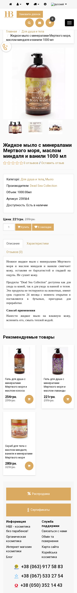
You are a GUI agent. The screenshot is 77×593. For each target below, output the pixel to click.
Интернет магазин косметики (19, 549)
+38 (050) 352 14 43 (41, 585)
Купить (24, 227)
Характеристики (38, 243)
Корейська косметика (49, 555)
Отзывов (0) (14, 252)
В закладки (44, 227)
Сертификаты (40, 510)
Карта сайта (50, 547)
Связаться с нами (54, 531)
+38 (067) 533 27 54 (42, 576)
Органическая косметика (16, 539)
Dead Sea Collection (43, 186)
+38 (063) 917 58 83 (42, 566)
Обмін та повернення (50, 539)
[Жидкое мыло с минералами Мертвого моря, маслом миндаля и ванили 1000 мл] (38, 83)
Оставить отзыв (52, 163)
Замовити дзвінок (29, 14)
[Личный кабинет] (19, 4)
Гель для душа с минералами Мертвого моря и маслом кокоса (16, 384)
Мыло (49, 179)
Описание (13, 243)
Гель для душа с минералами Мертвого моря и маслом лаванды (55, 384)
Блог (9, 557)
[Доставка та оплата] (36, 4)
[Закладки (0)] (27, 4)
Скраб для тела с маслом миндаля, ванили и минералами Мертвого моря (18, 451)
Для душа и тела (33, 31)
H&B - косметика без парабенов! (18, 529)
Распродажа (41, 494)
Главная (11, 31)
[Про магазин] (45, 4)
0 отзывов (31, 163)
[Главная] (10, 4)
